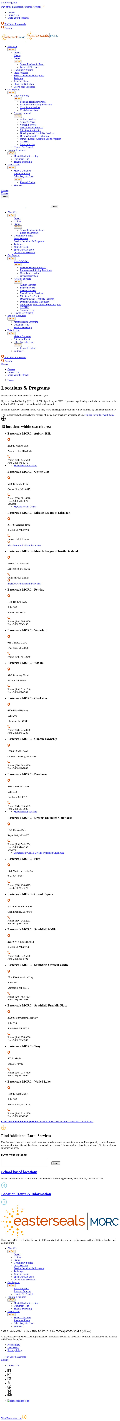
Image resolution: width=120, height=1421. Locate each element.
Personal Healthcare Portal (33, 101)
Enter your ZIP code (14, 1155)
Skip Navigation (9, 2)
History (17, 55)
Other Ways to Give (23, 176)
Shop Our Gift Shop (24, 84)
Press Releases (21, 72)
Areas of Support (22, 113)
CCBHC (24, 141)
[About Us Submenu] (11, 49)
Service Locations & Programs (29, 75)
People (17, 58)
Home (11, 380)
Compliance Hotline (30, 107)
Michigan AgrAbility (30, 130)
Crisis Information (29, 110)
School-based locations (19, 1172)
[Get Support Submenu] (11, 92)
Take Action (14, 164)
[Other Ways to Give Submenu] (18, 179)
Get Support (14, 89)
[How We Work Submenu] (18, 98)
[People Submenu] (18, 61)
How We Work (21, 95)
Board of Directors (29, 67)
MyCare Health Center (25, 506)
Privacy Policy (15, 1350)
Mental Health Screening (26, 156)
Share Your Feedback (18, 17)
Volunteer (18, 185)
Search (8, 28)
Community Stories (23, 70)
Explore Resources (17, 150)
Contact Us (13, 15)
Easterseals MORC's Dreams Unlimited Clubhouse (39, 852)
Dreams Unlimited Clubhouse (34, 136)
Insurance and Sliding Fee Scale (36, 104)
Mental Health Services (31, 127)
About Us (12, 46)
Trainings (18, 78)
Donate (4, 1359)
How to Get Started (23, 147)
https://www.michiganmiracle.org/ (24, 545)
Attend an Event (22, 173)
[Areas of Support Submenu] (18, 116)
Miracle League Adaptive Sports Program (40, 138)
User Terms (13, 1347)
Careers (11, 12)
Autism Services (28, 119)
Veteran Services (28, 124)
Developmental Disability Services (37, 133)
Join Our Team (21, 81)
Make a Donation (22, 170)
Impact (17, 52)
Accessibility (14, 1344)
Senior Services (27, 122)
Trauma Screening (23, 161)
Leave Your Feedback (24, 86)
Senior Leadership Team (32, 64)
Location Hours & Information (26, 1194)
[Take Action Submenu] (11, 167)
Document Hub (21, 159)
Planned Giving (27, 182)
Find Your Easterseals (15, 24)
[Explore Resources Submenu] (11, 153)
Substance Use (27, 144)
